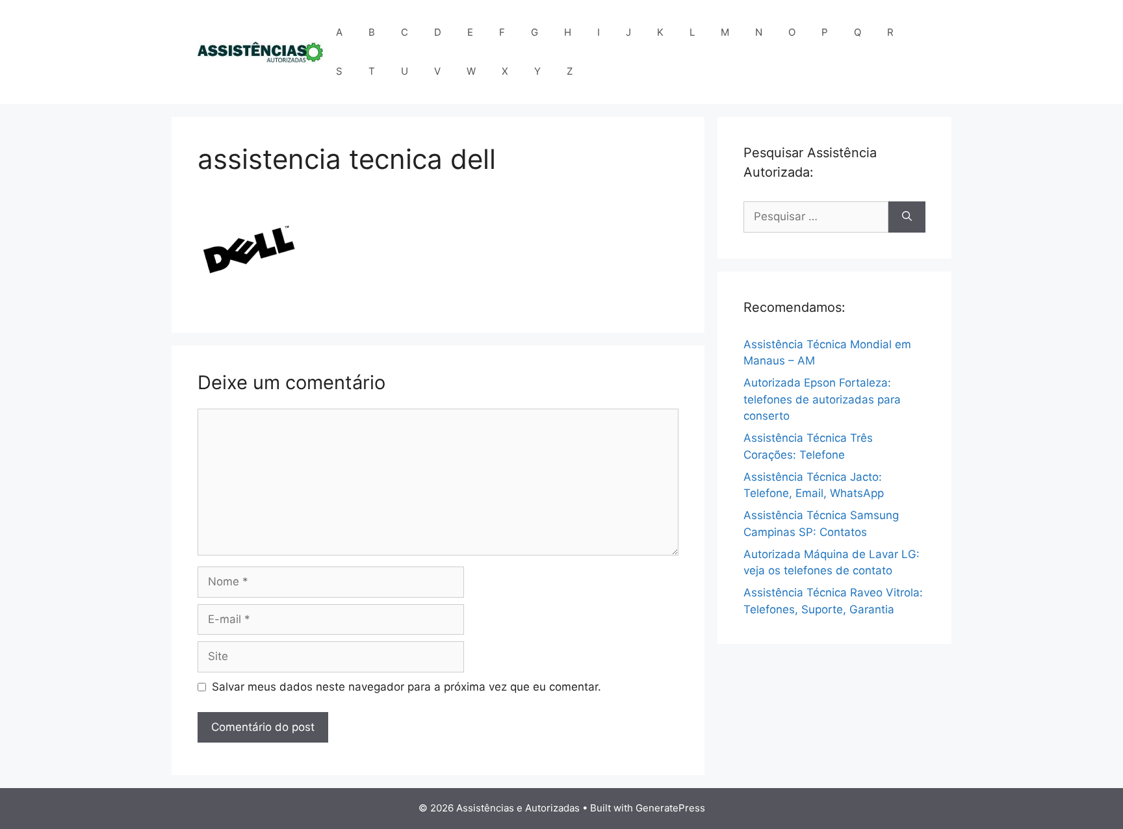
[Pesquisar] (906, 217)
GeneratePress (670, 808)
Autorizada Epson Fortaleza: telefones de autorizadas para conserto (822, 399)
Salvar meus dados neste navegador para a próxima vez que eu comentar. (406, 686)
